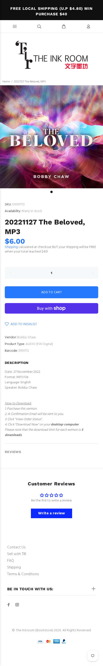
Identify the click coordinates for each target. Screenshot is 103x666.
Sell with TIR (16, 554)
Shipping (11, 247)
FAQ (10, 561)
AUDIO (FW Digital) (39, 344)
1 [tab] (51, 192)
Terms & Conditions (23, 574)
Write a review (51, 513)
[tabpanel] (51, 136)
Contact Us (16, 547)
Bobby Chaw (26, 337)
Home (6, 81)
